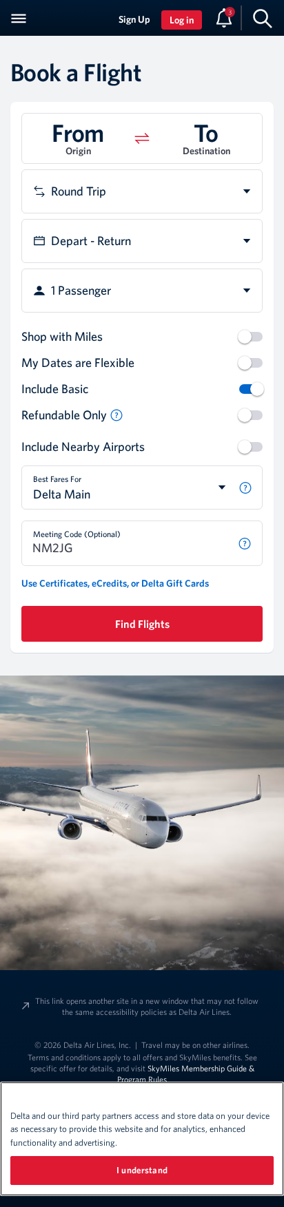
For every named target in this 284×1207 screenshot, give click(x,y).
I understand (142, 1170)
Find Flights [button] (142, 624)
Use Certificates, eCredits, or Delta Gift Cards (115, 583)
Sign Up (134, 19)
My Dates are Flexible (77, 362)
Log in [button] (182, 19)
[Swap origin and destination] (142, 138)
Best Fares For (57, 478)
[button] (116, 415)
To (206, 132)
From (78, 132)
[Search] (263, 18)
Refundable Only (64, 415)
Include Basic (54, 388)
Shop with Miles (62, 336)
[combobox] (142, 191)
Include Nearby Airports (83, 446)
